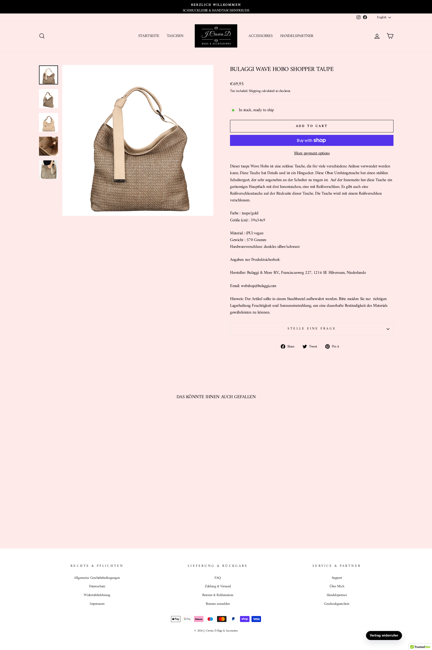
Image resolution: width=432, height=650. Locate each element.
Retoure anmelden (218, 604)
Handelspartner (297, 35)
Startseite (148, 35)
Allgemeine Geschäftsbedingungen (97, 578)
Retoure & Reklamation (218, 595)
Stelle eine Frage (312, 329)
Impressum (97, 604)
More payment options (312, 153)
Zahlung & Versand (218, 586)
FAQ (217, 578)
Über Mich (337, 586)
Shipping (255, 91)
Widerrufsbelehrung (97, 595)
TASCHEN (175, 35)
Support (337, 578)
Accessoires (260, 35)
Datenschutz (97, 586)
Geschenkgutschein (337, 604)
